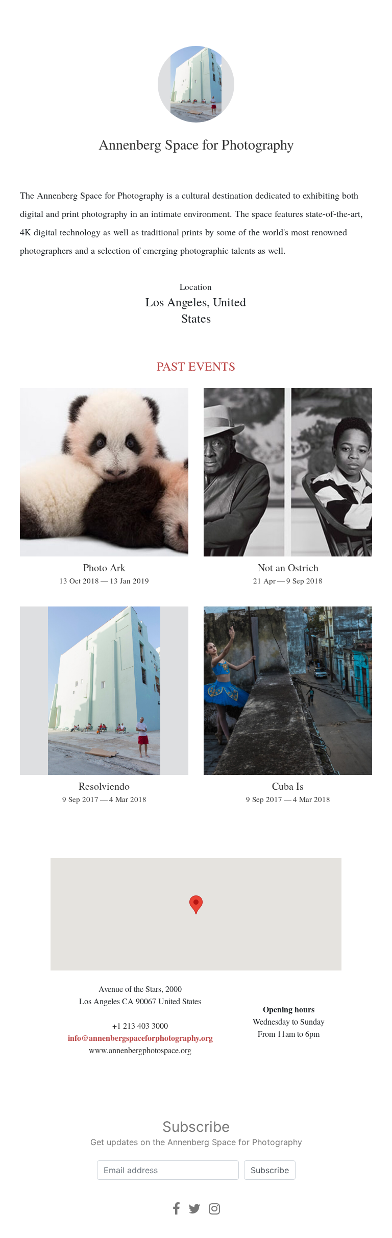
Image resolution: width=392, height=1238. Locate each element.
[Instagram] (214, 1209)
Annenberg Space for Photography (196, 144)
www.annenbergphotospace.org (140, 1050)
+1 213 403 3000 (140, 1025)
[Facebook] (176, 1209)
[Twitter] (194, 1209)
